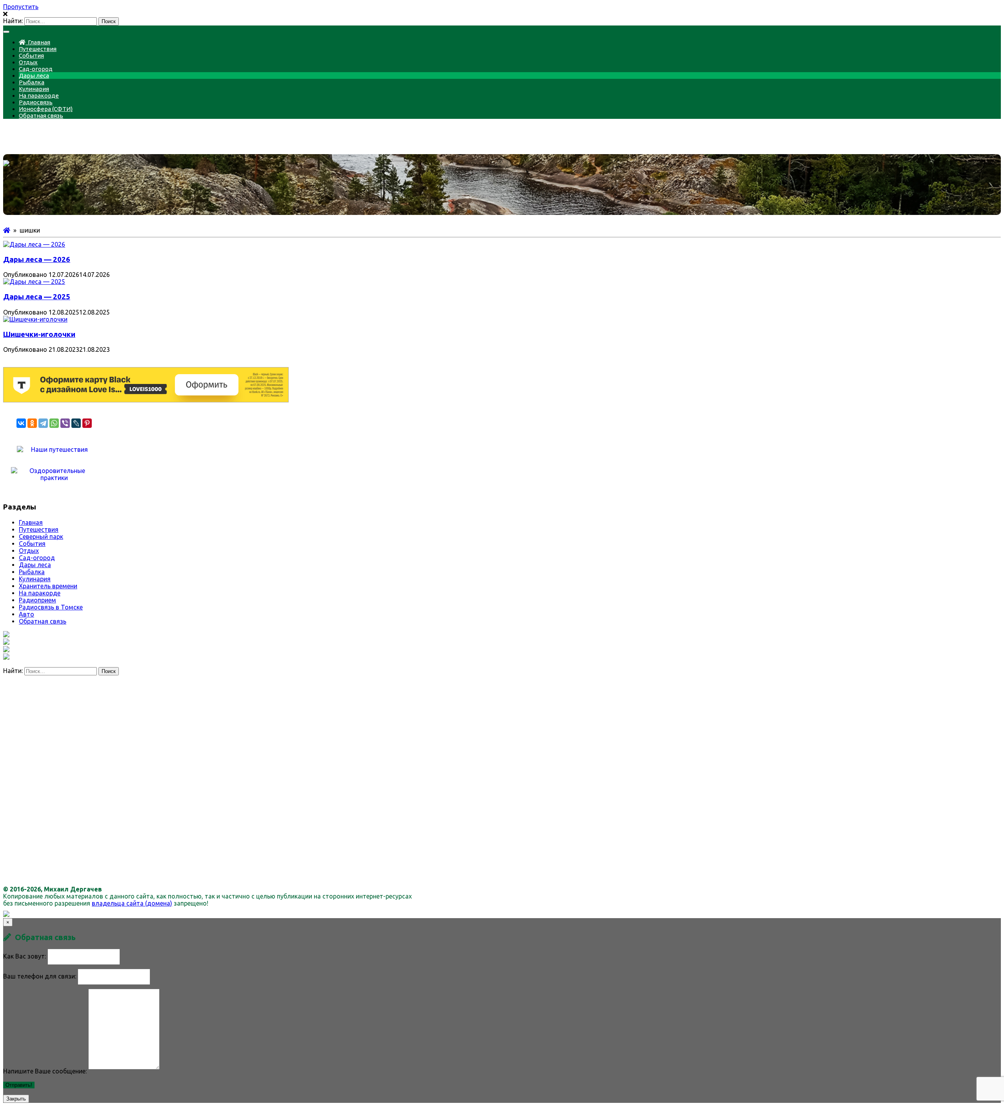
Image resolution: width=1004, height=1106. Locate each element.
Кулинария (34, 88)
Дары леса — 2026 (36, 259)
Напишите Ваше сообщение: (45, 1071)
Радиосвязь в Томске (51, 607)
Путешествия (37, 48)
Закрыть (16, 1099)
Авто (26, 614)
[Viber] (65, 423)
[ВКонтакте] (21, 423)
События (31, 55)
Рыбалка (31, 82)
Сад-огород (36, 68)
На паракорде (39, 95)
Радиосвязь (36, 102)
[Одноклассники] (32, 423)
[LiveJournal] (76, 423)
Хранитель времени (48, 585)
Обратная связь (41, 115)
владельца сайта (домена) (132, 903)
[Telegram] (43, 423)
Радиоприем (37, 600)
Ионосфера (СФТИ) (46, 109)
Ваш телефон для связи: (39, 976)
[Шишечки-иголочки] (35, 319)
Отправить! (18, 1085)
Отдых (28, 62)
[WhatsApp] (54, 423)
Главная (37, 42)
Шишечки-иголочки (39, 334)
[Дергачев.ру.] (6, 230)
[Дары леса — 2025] (34, 281)
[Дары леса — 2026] (34, 244)
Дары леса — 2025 (36, 297)
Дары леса (34, 75)
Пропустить (20, 6)
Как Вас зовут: (24, 956)
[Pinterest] (87, 423)
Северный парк (41, 536)
